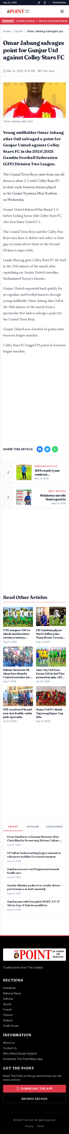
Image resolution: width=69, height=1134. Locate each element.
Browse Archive (34, 1098)
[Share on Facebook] (40, 449)
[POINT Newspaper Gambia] (39, 2)
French (7, 1009)
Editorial (8, 998)
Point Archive (59, 2)
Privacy (29, 1126)
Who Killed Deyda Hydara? (20, 1053)
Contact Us (10, 1048)
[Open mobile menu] (62, 11)
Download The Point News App (23, 1059)
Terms (40, 1126)
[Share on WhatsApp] (55, 449)
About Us (9, 1042)
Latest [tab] (13, 826)
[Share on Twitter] (47, 449)
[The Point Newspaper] (44, 2)
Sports (19, 31)
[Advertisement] (34, 399)
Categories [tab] (54, 826)
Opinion (8, 1015)
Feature (8, 1020)
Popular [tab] (33, 826)
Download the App (37, 1088)
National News (12, 993)
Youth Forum (11, 1025)
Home (7, 31)
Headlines (9, 988)
